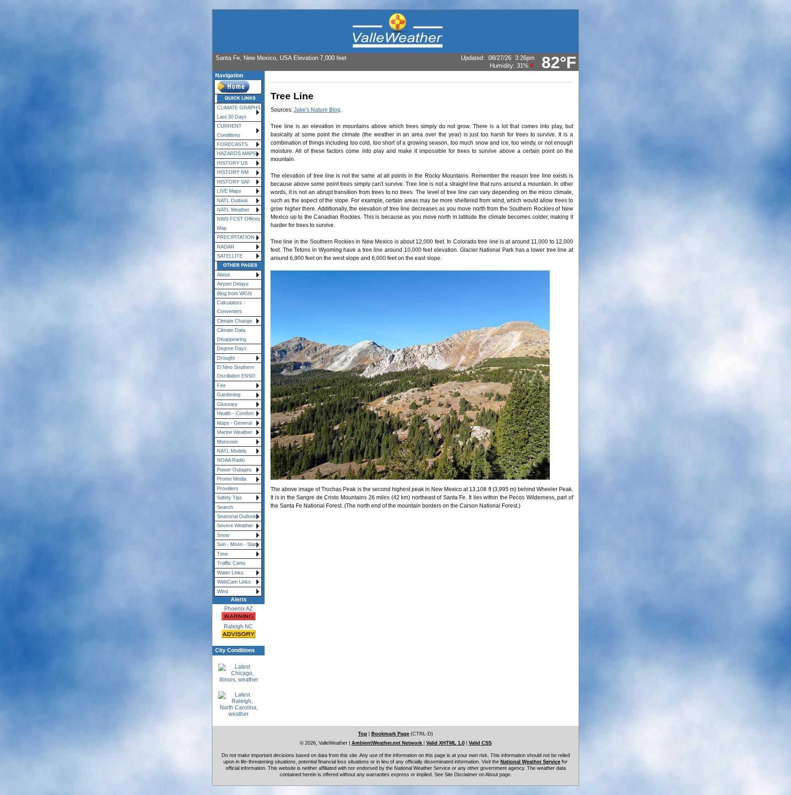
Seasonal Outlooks (238, 516)
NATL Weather (233, 209)
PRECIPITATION (236, 237)
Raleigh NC (238, 626)
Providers (227, 488)
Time (222, 554)
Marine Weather (234, 432)
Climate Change (234, 321)
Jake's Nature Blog (317, 110)
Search (225, 507)
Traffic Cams (231, 563)
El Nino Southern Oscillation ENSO (236, 371)
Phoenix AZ (238, 609)
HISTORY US (232, 163)
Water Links (230, 572)
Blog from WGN (234, 293)
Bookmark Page (390, 733)
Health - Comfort (235, 413)
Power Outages (234, 469)
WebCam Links (234, 581)
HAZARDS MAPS (236, 153)
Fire (221, 385)
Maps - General (234, 423)
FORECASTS (232, 144)
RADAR (225, 246)
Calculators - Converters (231, 307)
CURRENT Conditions (229, 130)
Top (362, 733)
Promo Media (231, 478)
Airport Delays (233, 284)
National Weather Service (530, 761)
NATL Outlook (232, 200)
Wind (222, 591)
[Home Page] (238, 87)
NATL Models (232, 451)
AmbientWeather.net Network (387, 743)
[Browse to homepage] (395, 31)
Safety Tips (229, 497)
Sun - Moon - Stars (238, 544)
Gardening (228, 394)
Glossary (227, 404)
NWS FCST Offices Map (238, 223)
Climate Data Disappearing (231, 334)
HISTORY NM (233, 172)
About (223, 274)
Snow (223, 535)
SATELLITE (230, 256)
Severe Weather (235, 525)
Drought (226, 358)
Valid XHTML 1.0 (445, 743)
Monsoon (227, 441)
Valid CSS (480, 743)
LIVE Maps (229, 191)
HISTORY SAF (233, 181)
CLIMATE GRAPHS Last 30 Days (238, 112)
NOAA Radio (231, 460)
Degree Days (232, 348)
